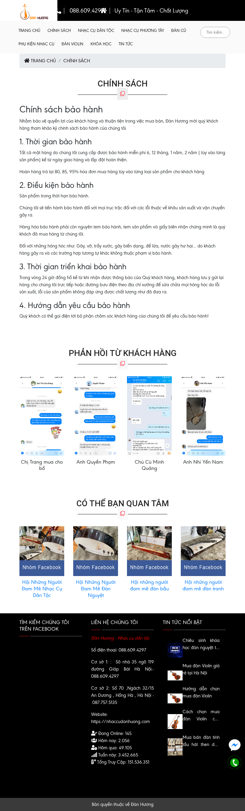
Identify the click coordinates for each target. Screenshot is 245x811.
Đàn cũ (178, 30)
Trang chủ (29, 30)
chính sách (59, 30)
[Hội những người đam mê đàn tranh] (203, 551)
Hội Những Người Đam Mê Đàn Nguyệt (96, 588)
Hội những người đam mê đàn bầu (149, 585)
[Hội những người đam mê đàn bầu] (149, 551)
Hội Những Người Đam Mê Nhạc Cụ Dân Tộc (42, 588)
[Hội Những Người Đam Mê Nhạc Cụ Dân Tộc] (41, 551)
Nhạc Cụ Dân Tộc (96, 30)
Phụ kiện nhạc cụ (36, 44)
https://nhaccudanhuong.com (120, 721)
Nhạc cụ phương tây (142, 30)
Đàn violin (72, 44)
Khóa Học (101, 44)
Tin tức (126, 44)
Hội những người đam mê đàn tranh (203, 585)
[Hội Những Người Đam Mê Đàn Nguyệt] (95, 551)
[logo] (34, 11)
